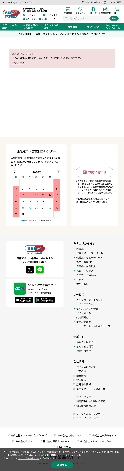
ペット (80, 279)
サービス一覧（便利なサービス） (94, 326)
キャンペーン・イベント (113, 26)
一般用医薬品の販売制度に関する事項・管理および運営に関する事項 (92, 200)
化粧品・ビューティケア (89, 257)
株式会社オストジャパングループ (29, 435)
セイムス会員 (51, 15)
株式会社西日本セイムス (56, 441)
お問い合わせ (97, 172)
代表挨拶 (81, 371)
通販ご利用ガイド (93, 2)
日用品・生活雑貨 (86, 266)
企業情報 (81, 375)
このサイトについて (87, 418)
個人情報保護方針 (86, 405)
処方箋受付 (82, 317)
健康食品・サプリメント (89, 253)
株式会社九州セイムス (69, 435)
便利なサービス (48, 19)
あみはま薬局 (63, 447)
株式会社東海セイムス (104, 435)
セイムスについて (33, 15)
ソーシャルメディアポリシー (92, 414)
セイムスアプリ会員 (87, 308)
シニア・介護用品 (86, 275)
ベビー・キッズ (84, 270)
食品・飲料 (82, 284)
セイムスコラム (84, 304)
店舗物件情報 (83, 384)
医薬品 (80, 249)
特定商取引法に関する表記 (90, 401)
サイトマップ (83, 397)
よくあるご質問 (114, 2)
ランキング (93, 26)
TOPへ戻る (18, 63)
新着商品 (72, 26)
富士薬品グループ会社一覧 (90, 389)
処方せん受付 (31, 19)
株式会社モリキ (23, 441)
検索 (114, 18)
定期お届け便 (83, 321)
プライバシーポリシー (28, 458)
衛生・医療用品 (84, 262)
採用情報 (81, 380)
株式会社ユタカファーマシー (96, 441)
